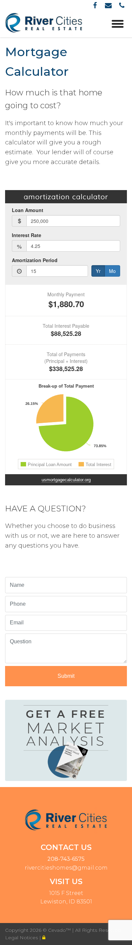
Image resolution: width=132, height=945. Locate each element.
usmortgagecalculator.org (66, 479)
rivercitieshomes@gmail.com (66, 868)
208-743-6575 (66, 859)
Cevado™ (60, 930)
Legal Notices (22, 938)
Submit (66, 676)
